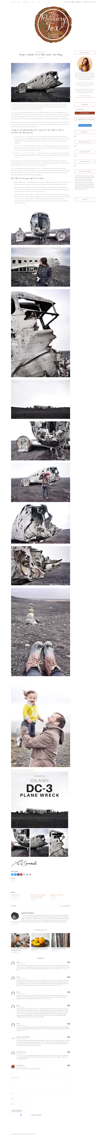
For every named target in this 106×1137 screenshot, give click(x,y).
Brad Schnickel (58, 985)
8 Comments (13, 905)
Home (19, 1)
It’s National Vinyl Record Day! (58, 948)
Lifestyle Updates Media (43, 1043)
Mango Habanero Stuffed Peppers (39, 948)
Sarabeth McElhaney (27, 913)
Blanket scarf (18, 146)
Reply (69, 962)
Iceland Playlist (15, 895)
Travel (39, 1)
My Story (13, 1)
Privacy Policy (32, 1134)
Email (12, 1098)
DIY (44, 1)
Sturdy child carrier (20, 136)
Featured (38, 51)
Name (12, 1093)
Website (13, 1103)
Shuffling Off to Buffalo (56, 895)
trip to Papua (25, 1030)
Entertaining (26, 1)
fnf (17, 1070)
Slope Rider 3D (20, 1055)
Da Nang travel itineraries (44, 998)
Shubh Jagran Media (23, 1037)
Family (33, 1)
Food (48, 1)
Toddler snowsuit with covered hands (25, 153)
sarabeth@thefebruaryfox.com (81, 97)
